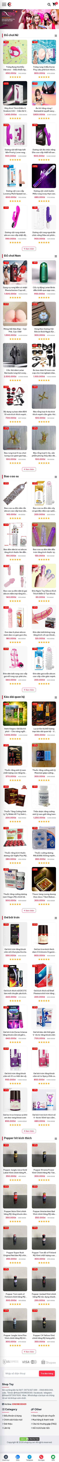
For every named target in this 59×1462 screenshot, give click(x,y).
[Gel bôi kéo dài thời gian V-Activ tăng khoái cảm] (44, 1017)
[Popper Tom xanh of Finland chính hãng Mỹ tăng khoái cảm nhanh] (15, 1279)
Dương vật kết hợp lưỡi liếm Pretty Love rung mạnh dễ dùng (15, 152)
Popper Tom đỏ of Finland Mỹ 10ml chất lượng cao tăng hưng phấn (44, 1255)
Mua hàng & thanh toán (43, 1419)
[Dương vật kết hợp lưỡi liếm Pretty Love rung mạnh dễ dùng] (15, 135)
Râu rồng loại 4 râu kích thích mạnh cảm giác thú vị (44, 414)
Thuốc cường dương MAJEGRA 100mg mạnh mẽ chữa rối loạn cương (44, 856)
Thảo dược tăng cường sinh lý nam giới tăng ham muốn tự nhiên (44, 814)
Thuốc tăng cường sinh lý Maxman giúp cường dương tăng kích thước (44, 773)
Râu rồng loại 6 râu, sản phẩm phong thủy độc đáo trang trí (44, 456)
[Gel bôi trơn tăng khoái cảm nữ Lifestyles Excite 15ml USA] (15, 934)
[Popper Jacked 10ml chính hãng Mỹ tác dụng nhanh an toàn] (44, 1279)
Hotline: (15, 1404)
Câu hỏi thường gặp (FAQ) (45, 1424)
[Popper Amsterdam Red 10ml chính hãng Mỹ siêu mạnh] (44, 1196)
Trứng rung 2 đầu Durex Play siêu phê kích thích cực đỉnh (44, 70)
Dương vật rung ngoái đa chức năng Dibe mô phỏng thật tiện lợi (44, 235)
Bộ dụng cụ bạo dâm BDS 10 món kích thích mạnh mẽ (15, 414)
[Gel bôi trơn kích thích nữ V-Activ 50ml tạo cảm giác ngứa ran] (44, 1100)
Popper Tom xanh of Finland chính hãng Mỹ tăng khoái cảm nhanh (15, 1297)
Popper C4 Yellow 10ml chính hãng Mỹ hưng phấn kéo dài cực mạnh (44, 1338)
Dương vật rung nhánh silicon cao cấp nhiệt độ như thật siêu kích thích (15, 235)
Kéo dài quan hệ (14, 697)
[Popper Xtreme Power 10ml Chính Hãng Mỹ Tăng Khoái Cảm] (44, 1155)
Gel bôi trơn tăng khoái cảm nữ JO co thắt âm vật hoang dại (15, 1076)
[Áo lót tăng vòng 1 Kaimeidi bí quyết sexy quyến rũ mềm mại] (44, 93)
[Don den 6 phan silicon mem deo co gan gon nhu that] (15, 617)
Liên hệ (7, 1428)
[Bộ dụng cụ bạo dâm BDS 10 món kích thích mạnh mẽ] (15, 396)
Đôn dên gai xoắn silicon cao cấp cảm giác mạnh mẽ (44, 676)
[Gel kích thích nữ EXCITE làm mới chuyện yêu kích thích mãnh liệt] (15, 976)
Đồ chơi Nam (12, 255)
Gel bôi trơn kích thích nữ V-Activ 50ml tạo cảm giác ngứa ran (43, 1118)
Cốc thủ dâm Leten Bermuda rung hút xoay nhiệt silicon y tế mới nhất (15, 373)
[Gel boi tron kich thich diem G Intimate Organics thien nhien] (44, 934)
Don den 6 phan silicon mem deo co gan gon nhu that (15, 635)
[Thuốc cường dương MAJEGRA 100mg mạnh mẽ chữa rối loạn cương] (44, 838)
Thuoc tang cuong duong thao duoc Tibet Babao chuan (44, 897)
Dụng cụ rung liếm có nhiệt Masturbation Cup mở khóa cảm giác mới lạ (15, 290)
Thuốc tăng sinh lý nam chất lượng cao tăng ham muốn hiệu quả (15, 773)
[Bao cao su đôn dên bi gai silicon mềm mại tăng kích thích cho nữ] (15, 576)
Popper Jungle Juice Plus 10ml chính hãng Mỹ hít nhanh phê (15, 1338)
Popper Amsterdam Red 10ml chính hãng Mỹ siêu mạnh (44, 1214)
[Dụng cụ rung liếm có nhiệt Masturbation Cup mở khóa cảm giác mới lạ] (15, 272)
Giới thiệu (8, 1424)
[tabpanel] (29, 19)
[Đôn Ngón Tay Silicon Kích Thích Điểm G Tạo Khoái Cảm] (44, 576)
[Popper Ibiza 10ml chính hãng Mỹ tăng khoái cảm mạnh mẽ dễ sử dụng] (15, 1196)
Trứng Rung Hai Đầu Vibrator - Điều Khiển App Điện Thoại (15, 70)
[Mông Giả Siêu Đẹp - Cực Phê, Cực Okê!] (15, 314)
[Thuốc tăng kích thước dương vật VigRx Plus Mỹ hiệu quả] (15, 838)
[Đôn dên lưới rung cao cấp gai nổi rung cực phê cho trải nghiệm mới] (15, 658)
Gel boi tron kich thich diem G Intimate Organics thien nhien (44, 952)
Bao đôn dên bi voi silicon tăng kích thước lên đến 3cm (15, 552)
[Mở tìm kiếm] (49, 4)
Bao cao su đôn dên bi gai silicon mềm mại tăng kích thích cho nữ (15, 594)
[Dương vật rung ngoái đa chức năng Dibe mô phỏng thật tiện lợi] (44, 217)
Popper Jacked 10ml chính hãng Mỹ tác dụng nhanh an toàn (44, 1297)
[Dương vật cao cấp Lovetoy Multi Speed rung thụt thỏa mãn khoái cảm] (15, 176)
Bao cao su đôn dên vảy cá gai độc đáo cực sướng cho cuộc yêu (44, 511)
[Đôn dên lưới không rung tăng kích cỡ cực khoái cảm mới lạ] (44, 617)
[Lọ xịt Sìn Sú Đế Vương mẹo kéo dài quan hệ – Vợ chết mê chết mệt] (44, 714)
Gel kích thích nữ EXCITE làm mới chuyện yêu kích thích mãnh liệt (15, 993)
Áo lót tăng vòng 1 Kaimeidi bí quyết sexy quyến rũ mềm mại (44, 111)
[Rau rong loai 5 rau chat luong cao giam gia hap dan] (15, 438)
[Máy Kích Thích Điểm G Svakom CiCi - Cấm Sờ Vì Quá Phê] (15, 93)
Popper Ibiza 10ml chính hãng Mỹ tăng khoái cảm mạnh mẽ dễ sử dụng (15, 1214)
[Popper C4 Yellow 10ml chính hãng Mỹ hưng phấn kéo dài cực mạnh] (44, 1320)
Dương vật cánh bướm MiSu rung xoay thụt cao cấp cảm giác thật (44, 194)
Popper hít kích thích (18, 1138)
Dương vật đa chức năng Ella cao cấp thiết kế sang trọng (44, 152)
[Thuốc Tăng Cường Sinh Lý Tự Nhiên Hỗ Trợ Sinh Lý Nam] (15, 796)
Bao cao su (11, 476)
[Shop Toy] (11, 4)
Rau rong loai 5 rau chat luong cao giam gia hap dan (15, 456)
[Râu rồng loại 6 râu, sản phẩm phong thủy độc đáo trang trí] (44, 438)
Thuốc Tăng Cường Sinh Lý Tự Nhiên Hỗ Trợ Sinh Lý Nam (15, 814)
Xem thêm (29, 249)
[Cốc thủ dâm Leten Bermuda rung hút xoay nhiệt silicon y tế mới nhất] (15, 355)
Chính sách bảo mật (13, 1419)
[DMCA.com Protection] (29, 1439)
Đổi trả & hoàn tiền (41, 1428)
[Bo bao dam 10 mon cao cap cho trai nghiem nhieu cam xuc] (44, 355)
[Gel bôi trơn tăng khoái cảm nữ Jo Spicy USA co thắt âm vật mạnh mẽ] (44, 1058)
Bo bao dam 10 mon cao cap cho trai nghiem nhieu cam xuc (44, 373)
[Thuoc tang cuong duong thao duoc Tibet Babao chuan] (44, 879)
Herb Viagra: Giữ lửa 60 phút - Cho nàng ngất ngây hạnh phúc (15, 731)
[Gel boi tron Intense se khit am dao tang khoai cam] (15, 1100)
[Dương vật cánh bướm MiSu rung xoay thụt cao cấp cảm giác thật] (44, 176)
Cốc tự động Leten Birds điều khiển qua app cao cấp (44, 290)
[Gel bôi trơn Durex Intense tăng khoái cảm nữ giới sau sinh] (15, 1017)
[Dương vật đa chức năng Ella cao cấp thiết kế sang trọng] (44, 135)
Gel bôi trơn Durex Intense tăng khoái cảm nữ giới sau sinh (15, 1035)
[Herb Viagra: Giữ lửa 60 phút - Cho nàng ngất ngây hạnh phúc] (15, 714)
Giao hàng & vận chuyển (44, 1416)
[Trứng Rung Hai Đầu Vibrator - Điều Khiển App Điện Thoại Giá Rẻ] (15, 52)
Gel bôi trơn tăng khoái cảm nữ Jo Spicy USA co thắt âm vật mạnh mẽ (44, 1076)
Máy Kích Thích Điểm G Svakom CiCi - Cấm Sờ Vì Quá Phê (15, 111)
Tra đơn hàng (47, 1373)
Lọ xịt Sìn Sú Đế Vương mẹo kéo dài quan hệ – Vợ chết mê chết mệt (44, 731)
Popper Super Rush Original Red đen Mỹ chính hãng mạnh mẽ (15, 1255)
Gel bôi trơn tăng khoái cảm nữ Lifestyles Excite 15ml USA (15, 952)
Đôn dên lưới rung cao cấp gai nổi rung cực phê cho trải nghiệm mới (15, 676)
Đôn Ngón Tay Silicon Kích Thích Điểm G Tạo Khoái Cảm (44, 594)
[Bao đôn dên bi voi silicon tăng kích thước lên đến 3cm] (15, 534)
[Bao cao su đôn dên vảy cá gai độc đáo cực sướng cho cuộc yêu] (44, 493)
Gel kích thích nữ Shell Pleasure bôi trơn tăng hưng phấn (44, 993)
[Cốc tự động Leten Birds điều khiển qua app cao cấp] (44, 272)
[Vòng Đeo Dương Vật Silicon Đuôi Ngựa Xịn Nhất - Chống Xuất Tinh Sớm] (44, 314)
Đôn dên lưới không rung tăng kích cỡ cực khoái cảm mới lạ (44, 635)
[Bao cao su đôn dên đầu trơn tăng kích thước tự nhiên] (44, 534)
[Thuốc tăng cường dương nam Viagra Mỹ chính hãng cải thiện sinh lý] (15, 879)
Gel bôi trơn (11, 917)
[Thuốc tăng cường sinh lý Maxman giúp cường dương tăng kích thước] (44, 755)
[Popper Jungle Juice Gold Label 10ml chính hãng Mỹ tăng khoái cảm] (15, 1155)
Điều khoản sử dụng (13, 1416)
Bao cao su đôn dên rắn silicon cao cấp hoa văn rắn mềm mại (15, 511)
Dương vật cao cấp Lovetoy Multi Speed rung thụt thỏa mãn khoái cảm (15, 194)
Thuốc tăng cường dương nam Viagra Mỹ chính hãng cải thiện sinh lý (15, 897)
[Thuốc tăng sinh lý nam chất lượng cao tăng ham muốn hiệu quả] (15, 755)
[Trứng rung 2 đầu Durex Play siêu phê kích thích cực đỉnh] (44, 52)
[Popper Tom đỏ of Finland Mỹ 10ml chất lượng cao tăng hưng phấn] (44, 1237)
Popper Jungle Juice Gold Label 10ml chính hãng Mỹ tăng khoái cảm (15, 1173)
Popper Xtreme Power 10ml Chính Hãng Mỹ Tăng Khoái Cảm (44, 1173)
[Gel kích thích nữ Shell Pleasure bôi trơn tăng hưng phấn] (44, 976)
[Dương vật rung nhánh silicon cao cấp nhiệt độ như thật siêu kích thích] (15, 217)
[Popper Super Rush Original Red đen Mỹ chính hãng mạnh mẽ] (15, 1237)
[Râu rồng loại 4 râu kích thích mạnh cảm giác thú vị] (44, 396)
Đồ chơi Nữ (11, 35)
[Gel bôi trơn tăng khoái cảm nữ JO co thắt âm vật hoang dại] (15, 1058)
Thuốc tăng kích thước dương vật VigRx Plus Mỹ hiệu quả (15, 856)
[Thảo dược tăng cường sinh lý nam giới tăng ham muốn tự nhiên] (44, 796)
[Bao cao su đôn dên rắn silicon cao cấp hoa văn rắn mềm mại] (15, 493)
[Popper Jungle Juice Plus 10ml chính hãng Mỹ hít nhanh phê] (15, 1320)
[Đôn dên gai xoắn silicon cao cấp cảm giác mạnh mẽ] (44, 658)
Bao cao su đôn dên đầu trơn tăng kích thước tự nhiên (44, 552)
